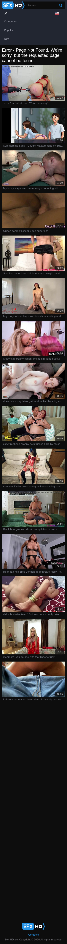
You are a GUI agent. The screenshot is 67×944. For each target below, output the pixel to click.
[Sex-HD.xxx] (13, 5)
